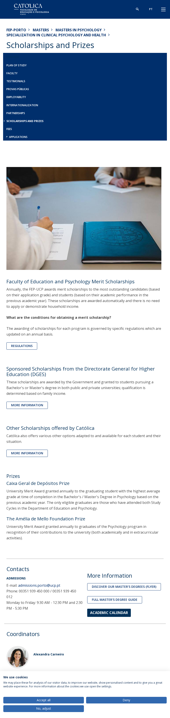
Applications (18, 137)
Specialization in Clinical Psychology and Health (56, 35)
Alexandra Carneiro (48, 654)
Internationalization (22, 105)
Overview (12, 57)
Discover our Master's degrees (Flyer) (124, 586)
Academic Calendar (109, 612)
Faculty (11, 73)
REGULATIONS (22, 346)
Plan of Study (16, 65)
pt (151, 9)
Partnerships (15, 113)
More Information (27, 405)
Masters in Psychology (79, 30)
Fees (9, 129)
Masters (41, 30)
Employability (16, 97)
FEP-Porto (16, 30)
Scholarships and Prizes (24, 121)
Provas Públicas (17, 89)
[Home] (34, 9)
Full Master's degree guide (114, 599)
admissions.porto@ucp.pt (39, 585)
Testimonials (15, 81)
